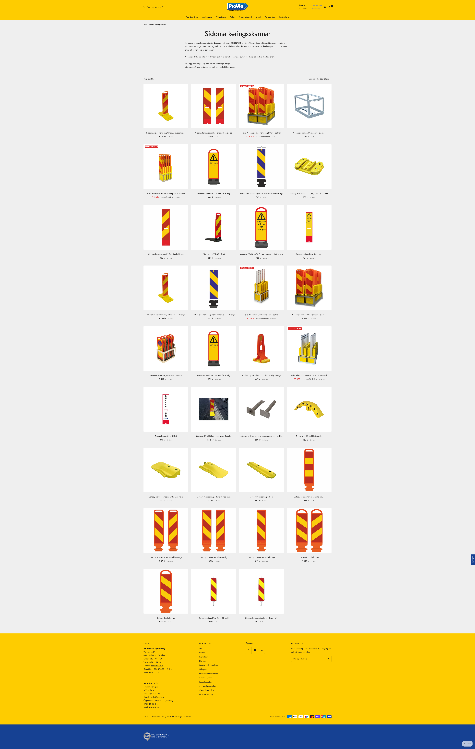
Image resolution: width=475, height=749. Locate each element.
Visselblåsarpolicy (206, 690)
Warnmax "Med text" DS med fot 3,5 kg (213, 193)
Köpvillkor (203, 656)
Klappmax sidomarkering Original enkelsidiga (166, 314)
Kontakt (202, 652)
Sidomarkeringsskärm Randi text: (309, 254)
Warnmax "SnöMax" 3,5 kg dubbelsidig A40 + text (261, 254)
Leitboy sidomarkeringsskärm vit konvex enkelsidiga (213, 314)
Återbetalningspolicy (207, 686)
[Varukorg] (330, 7)
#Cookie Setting (206, 694)
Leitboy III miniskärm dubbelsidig (213, 557)
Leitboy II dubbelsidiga (309, 557)
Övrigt (258, 16)
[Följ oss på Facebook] (248, 650)
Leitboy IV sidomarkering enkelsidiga (309, 496)
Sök (200, 648)
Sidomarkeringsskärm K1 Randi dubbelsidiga (213, 132)
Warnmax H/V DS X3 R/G (214, 254)
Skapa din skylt (245, 16)
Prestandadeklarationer (208, 673)
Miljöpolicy (203, 669)
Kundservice (270, 16)
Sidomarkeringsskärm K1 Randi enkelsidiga (166, 254)
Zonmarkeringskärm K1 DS (166, 436)
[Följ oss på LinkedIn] (261, 650)
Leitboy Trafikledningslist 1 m (261, 496)
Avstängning (207, 16)
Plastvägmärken (192, 16)
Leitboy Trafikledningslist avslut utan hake (166, 496)
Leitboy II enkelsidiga (166, 618)
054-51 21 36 (154, 693)
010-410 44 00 (156, 658)
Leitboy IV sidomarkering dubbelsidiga (166, 557)
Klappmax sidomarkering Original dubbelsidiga (166, 132)
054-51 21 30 (155, 662)
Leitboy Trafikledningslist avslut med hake (214, 496)
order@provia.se (157, 697)
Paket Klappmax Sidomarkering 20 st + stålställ (261, 132)
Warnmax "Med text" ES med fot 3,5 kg (213, 375)
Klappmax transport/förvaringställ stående (309, 314)
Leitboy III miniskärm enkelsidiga (261, 557)
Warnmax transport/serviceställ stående (166, 375)
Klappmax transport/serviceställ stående (309, 132)
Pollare (232, 16)
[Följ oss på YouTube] (254, 650)
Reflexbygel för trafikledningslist (309, 436)
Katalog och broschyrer (208, 665)
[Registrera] (328, 659)
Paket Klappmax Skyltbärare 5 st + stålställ (261, 314)
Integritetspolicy (205, 682)
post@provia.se (157, 665)
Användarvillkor (205, 677)
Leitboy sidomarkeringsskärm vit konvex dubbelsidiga (261, 193)
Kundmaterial (284, 16)
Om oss (202, 661)
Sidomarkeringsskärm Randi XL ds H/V (261, 618)
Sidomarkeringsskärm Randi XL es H (213, 618)
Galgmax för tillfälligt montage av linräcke (213, 436)
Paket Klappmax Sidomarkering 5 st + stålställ (166, 193)
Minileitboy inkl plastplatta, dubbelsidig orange (261, 375)
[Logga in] (325, 7)
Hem (145, 24)
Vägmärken (221, 16)
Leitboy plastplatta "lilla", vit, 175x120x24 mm (309, 193)
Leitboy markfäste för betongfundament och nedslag (261, 436)
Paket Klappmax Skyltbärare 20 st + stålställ (309, 375)
